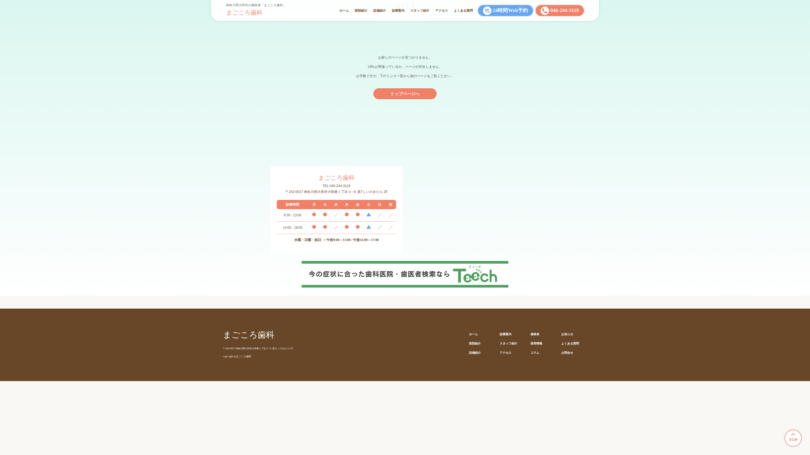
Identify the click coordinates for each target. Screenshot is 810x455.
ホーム (344, 10)
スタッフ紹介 (419, 10)
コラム (535, 352)
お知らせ (567, 334)
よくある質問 (463, 10)
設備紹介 (379, 10)
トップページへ (405, 93)
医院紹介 (361, 10)
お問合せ (567, 352)
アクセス (441, 10)
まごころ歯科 (244, 12)
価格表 (535, 334)
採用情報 (536, 343)
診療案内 (398, 10)
